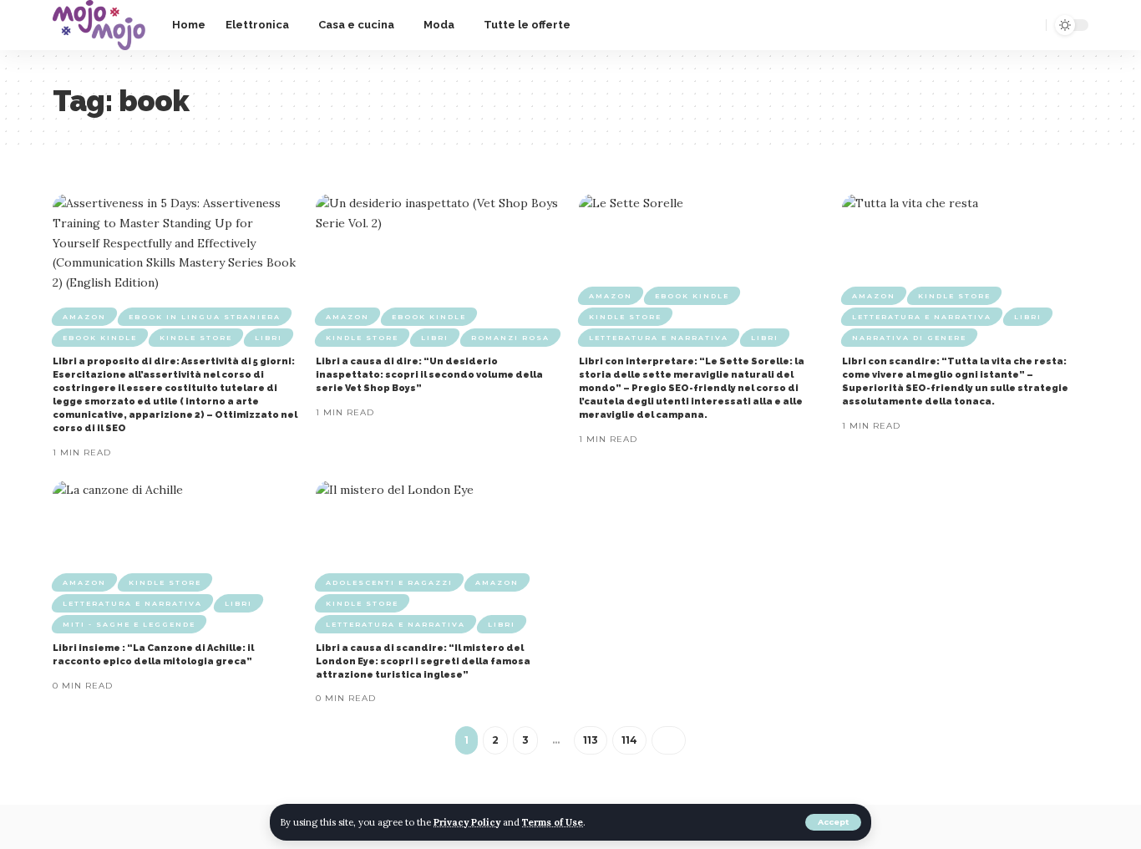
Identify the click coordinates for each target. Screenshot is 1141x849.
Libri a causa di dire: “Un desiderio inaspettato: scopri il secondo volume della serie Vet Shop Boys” (429, 375)
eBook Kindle (100, 337)
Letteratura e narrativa (658, 337)
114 (629, 740)
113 (590, 740)
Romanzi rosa (510, 337)
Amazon (84, 317)
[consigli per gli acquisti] (99, 25)
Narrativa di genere (909, 337)
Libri (268, 337)
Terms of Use (552, 822)
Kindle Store (196, 337)
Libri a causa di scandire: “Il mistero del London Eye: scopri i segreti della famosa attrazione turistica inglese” (423, 661)
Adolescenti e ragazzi (389, 582)
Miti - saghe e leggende (129, 624)
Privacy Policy (467, 822)
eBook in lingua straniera (205, 317)
